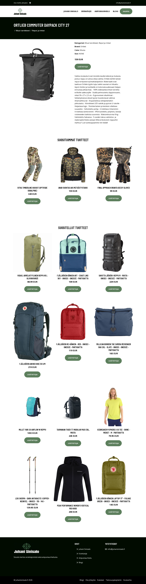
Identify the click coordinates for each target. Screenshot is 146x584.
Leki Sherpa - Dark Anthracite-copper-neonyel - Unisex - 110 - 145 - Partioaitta (32, 501)
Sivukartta (127, 580)
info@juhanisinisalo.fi (123, 3)
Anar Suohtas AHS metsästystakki (73, 187)
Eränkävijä (86, 11)
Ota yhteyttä (90, 580)
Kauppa (126, 11)
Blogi (115, 11)
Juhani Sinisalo (71, 11)
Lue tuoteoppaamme (90, 123)
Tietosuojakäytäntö (114, 580)
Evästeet (100, 580)
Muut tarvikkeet (23, 30)
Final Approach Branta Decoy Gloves (114, 187)
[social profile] (30, 3)
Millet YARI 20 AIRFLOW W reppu (32, 429)
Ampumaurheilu (102, 11)
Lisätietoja (83, 67)
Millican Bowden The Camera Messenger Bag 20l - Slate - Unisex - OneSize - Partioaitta (113, 347)
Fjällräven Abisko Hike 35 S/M (32, 363)
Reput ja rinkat (38, 30)
